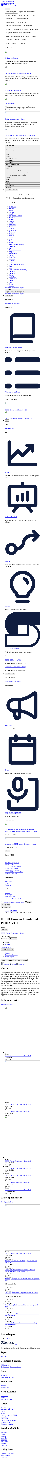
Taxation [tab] (9, 39)
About (7, 851)
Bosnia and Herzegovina (16, 244)
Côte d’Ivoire (13, 279)
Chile (10, 268)
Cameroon (12, 261)
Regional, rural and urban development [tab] (18, 32)
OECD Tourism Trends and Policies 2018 (18, 1168)
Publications (9, 295)
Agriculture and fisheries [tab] (27, 11)
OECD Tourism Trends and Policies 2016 (18, 1175)
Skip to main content (7, 1)
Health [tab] (8, 29)
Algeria (11, 210)
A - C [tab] (8, 194)
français (7, 944)
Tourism (7, 1338)
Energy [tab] (24, 39)
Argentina (12, 217)
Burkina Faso (13, 253)
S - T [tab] (34, 194)
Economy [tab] (9, 18)
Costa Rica (12, 277)
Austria (11, 223)
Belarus (11, 234)
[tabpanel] (22, 95)
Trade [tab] (17, 39)
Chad (10, 266)
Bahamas (12, 226)
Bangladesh (12, 230)
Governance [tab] (28, 25)
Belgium (11, 235)
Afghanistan (12, 207)
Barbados (12, 232)
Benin (11, 239)
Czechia (11, 286)
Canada (11, 262)
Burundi (11, 255)
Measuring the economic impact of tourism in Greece (21, 1293)
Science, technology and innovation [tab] (17, 36)
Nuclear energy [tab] (11, 43)
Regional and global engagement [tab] (23, 198)
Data (7, 420)
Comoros (12, 273)
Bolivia (11, 243)
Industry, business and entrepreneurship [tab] (26, 29)
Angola (11, 214)
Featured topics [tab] (11, 11)
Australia (11, 221)
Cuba (10, 282)
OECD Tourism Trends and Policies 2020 (18, 1161)
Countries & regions (11, 190)
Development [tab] (23, 15)
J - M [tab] (20, 194)
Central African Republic (16, 264)
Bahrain (11, 228)
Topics (7, 9)
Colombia (12, 271)
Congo (11, 275)
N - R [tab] (27, 194)
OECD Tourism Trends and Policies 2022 (18, 1111)
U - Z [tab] (8, 198)
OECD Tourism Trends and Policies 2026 (18, 1056)
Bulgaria (11, 252)
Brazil (11, 248)
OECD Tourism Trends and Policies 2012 (18, 1182)
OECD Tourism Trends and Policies (12, 933)
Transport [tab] (22, 43)
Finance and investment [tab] (13, 25)
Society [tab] (34, 36)
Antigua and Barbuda (15, 216)
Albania (11, 208)
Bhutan (11, 241)
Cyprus (11, 284)
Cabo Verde (12, 257)
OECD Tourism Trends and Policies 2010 (18, 1190)
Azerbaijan (12, 225)
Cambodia (12, 259)
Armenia (11, 219)
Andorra (11, 212)
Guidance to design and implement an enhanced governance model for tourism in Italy (20, 1270)
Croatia (11, 280)
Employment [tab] (10, 22)
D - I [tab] (14, 194)
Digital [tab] (33, 15)
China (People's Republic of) (18, 270)
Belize (11, 237)
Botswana (12, 246)
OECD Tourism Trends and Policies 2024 (18, 1104)
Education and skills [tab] (22, 18)
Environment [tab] (22, 22)
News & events (10, 674)
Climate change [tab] (11, 15)
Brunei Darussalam (15, 250)
